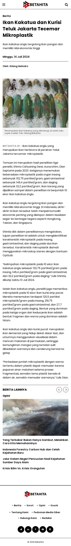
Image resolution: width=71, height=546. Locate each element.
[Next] (65, 389)
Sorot (30, 505)
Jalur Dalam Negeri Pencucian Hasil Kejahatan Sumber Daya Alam (34, 460)
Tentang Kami (19, 512)
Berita (17, 505)
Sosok (54, 505)
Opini (42, 505)
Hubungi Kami (28, 518)
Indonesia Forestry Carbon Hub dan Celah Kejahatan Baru (31, 451)
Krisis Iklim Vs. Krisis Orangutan (24, 468)
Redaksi (47, 518)
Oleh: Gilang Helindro (15, 66)
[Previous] (59, 389)
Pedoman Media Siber (47, 512)
